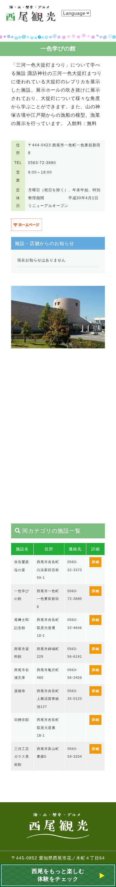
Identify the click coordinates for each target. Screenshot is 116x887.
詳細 (95, 562)
